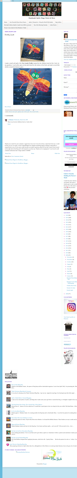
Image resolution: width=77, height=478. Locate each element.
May (68, 269)
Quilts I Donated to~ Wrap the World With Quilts (41, 22)
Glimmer (11, 119)
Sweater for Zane (71, 288)
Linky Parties (53, 25)
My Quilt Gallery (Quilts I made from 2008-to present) (17, 25)
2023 (67, 222)
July (68, 266)
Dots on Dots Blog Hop (17, 384)
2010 (67, 252)
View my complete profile (70, 59)
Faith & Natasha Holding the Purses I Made (70, 175)
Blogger (45, 464)
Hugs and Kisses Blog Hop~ (18, 424)
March (69, 273)
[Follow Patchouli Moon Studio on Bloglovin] (67, 345)
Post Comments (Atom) (17, 156)
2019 (67, 231)
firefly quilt (26, 111)
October (69, 261)
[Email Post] (33, 110)
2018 (67, 234)
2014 (67, 243)
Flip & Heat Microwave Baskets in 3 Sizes (21, 417)
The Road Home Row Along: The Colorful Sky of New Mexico (26, 404)
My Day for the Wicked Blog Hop (19, 437)
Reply (9, 124)
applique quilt (21, 111)
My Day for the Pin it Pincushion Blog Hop (22, 431)
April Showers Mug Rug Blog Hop (18, 444)
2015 (67, 241)
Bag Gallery (58, 22)
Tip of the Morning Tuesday (40, 25)
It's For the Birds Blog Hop (18, 411)
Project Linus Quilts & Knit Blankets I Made (15, 27)
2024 (67, 220)
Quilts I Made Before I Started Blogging (21, 398)
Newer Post (8, 153)
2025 (67, 217)
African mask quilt (13, 111)
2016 (67, 238)
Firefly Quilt (70, 290)
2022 (67, 224)
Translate (74, 66)
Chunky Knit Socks (71, 285)
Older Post (57, 153)
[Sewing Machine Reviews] (23, 452)
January (69, 276)
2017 (67, 236)
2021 (67, 227)
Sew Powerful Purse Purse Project (18, 22)
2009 (67, 255)
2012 (67, 248)
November (70, 259)
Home (5, 22)
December (69, 257)
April (68, 271)
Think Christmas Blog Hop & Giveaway (21, 391)
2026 (67, 215)
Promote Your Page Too (67, 341)
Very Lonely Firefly (34, 111)
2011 (67, 250)
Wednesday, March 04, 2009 (21, 119)
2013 (67, 245)
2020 (67, 229)
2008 (67, 293)
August (69, 264)
